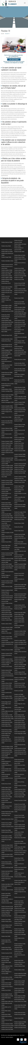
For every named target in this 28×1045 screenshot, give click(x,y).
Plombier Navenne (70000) (19, 768)
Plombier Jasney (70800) (19, 618)
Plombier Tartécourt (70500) (19, 915)
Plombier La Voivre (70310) (6, 666)
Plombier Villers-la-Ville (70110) (7, 1001)
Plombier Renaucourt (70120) (7, 847)
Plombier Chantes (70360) (6, 409)
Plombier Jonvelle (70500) (6, 620)
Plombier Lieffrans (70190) (6, 683)
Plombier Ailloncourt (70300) (6, 251)
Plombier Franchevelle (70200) (7, 566)
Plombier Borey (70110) (6, 341)
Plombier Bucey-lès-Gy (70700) (7, 383)
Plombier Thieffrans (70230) (19, 921)
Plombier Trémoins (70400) (6, 930)
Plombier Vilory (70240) (5, 1014)
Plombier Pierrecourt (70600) (20, 806)
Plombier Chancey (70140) (19, 407)
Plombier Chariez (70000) (6, 417)
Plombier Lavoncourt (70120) (7, 674)
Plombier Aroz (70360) (18, 277)
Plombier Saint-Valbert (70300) (7, 884)
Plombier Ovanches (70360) (19, 795)
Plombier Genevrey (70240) (6, 586)
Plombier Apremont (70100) (19, 274)
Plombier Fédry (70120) (18, 536)
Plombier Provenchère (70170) (7, 826)
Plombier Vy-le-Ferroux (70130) (7, 1025)
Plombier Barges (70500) (6, 307)
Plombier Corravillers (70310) (7, 469)
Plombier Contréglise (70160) (7, 465)
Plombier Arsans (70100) (19, 279)
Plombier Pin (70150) (5, 808)
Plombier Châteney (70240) (19, 424)
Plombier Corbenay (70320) (19, 465)
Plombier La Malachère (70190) (7, 642)
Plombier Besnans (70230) (6, 324)
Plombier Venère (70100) (6, 982)
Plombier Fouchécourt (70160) (7, 558)
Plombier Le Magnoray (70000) (20, 674)
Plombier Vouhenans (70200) (7, 1023)
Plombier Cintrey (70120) (6, 445)
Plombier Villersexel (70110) (19, 1012)
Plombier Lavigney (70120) (19, 672)
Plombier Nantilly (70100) (6, 768)
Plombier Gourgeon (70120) (19, 595)
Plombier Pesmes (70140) (6, 806)
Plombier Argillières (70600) (6, 277)
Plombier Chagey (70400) (6, 396)
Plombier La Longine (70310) (19, 640)
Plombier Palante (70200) (19, 796)
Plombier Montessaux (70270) (20, 752)
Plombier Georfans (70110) (19, 586)
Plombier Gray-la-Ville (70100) (20, 607)
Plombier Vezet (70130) (6, 990)
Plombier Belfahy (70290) (6, 320)
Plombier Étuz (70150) (18, 527)
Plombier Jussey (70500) (19, 620)
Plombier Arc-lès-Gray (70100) (20, 275)
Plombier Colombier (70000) (19, 454)
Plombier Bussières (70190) (19, 387)
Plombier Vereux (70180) (6, 984)
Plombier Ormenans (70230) (19, 791)
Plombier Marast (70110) (6, 720)
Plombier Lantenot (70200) (6, 670)
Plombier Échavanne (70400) (19, 504)
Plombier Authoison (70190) (19, 288)
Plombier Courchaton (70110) (20, 471)
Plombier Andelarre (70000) (6, 270)
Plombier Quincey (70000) (6, 835)
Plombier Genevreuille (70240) (20, 584)
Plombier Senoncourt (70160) (7, 908)
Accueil (2, 33)
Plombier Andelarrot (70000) (19, 270)
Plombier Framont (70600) (6, 564)
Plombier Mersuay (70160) (6, 731)
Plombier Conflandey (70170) (20, 460)
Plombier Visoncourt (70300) (19, 1014)
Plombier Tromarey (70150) (6, 932)
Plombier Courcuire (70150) (6, 473)
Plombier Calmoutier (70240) (19, 389)
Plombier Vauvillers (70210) (6, 956)
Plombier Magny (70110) (6, 701)
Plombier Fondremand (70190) (7, 553)
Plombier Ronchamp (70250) (6, 854)
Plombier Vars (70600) (18, 949)
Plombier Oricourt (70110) (6, 791)
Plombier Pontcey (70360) (6, 822)
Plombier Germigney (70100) (7, 590)
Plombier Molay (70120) (6, 739)
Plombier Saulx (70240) (5, 893)
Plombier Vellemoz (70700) (6, 977)
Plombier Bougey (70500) (19, 341)
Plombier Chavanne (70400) (6, 437)
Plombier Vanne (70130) (6, 947)
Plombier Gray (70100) (5, 607)
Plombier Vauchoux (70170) (6, 953)
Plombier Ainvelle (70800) (19, 251)
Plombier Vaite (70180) (5, 936)
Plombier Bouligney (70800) (6, 350)
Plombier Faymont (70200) (6, 536)
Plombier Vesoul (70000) (19, 988)
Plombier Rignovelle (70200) (19, 847)
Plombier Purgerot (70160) (19, 826)
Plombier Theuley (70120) (6, 921)
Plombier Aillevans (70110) (6, 249)
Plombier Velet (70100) (18, 960)
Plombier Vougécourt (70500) (20, 1022)
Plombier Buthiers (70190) (6, 389)
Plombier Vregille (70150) (19, 1023)
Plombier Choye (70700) (19, 443)
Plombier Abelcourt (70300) (6, 242)
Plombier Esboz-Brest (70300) (7, 517)
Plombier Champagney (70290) (7, 402)
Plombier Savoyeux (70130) (19, 897)
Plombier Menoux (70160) (6, 729)
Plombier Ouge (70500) (5, 795)
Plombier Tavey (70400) (6, 919)
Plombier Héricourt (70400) (6, 614)
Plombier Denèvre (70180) (6, 504)
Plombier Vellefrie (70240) (19, 969)
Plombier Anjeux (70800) (6, 274)
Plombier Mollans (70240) (19, 739)
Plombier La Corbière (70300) (20, 631)
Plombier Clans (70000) (18, 448)
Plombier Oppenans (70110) (19, 789)
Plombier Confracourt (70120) (20, 463)
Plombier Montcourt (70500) (19, 750)
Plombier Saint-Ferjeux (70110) (20, 867)
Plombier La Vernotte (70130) (20, 661)
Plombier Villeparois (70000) (19, 995)
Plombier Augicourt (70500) (6, 287)
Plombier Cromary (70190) (19, 482)
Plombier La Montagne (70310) (20, 642)
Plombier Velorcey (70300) (19, 981)
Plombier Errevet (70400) (19, 515)
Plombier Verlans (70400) (19, 984)
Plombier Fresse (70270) (19, 573)
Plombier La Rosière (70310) (6, 659)
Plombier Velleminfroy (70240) (20, 973)
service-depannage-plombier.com (11, 1035)
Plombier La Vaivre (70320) (19, 659)
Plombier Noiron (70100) (6, 783)
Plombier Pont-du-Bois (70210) (7, 819)
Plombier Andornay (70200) (6, 272)
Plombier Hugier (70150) (19, 614)
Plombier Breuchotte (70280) (20, 365)
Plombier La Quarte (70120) (6, 653)
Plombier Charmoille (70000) (6, 421)
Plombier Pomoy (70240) (19, 815)
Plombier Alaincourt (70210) (19, 255)
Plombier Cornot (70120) (19, 467)
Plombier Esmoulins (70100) (6, 519)
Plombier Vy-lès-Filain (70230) (20, 1025)
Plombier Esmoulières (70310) (20, 517)
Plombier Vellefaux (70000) (19, 966)
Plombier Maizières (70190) (6, 715)
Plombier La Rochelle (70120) (20, 657)
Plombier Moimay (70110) (19, 737)
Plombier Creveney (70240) (6, 482)
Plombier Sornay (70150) (6, 915)
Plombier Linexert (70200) (19, 685)
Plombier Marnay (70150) (19, 720)
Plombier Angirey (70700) (19, 272)
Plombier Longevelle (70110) (20, 687)
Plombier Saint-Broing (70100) (7, 867)
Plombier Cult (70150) (5, 488)
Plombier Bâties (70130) (6, 309)
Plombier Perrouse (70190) (19, 804)
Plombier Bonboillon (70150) (6, 339)
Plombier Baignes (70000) (6, 305)
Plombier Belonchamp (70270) (7, 322)
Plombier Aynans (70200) (19, 301)
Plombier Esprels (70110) (19, 519)
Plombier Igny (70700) (5, 618)
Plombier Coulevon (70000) (6, 471)
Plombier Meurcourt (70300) (19, 731)
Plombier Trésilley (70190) (19, 930)
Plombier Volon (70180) (18, 1018)
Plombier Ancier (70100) (19, 268)
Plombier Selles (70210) (19, 902)
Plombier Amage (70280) (6, 257)
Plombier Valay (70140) (5, 940)
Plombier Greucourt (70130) (6, 608)
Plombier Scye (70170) (18, 901)
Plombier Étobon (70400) (19, 523)
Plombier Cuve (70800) (18, 488)
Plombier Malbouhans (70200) (7, 716)
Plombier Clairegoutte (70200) (7, 448)
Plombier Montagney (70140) (7, 746)
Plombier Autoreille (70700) (6, 290)
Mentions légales (9, 1037)
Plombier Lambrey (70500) (19, 666)
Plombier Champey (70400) (19, 402)
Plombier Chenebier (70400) (6, 441)
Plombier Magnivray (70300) (6, 698)
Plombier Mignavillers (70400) (20, 733)
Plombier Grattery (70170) (19, 605)
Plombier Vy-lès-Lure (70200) (7, 1027)
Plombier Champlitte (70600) (7, 406)
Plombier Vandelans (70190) (19, 943)
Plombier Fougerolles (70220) (20, 558)
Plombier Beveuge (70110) (6, 335)
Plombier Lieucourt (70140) (19, 683)
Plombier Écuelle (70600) (6, 514)
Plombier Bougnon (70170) (6, 344)
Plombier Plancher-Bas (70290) (7, 811)
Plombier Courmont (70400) (19, 473)
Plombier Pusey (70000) (6, 830)
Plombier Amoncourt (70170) (7, 264)
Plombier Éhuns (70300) (18, 514)
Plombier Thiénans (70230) (6, 925)
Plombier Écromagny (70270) (20, 512)
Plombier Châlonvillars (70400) (20, 396)
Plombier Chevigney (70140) (6, 443)
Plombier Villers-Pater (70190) (20, 1005)
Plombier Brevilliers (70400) (19, 368)
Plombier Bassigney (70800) (19, 307)
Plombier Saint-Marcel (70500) (7, 876)
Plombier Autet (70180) (5, 288)
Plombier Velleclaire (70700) (6, 966)
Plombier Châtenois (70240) (6, 428)
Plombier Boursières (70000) (20, 359)
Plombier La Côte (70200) (6, 633)
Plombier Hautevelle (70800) (19, 612)
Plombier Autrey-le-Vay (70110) (20, 290)
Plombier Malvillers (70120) (19, 716)
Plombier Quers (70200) (19, 832)
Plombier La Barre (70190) (6, 623)
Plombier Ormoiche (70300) (6, 793)
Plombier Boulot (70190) (19, 350)
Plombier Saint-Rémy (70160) (20, 876)
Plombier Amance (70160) (19, 257)
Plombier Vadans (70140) (19, 932)
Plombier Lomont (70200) (6, 687)
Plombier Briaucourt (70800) (6, 372)
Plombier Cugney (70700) (19, 486)
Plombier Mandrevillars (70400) (7, 718)
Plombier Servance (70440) (19, 908)
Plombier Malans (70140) (19, 715)
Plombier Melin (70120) (5, 724)
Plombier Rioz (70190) (18, 848)
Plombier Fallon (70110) (18, 530)
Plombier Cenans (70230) (19, 391)
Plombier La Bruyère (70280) (6, 627)
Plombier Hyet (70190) (18, 616)
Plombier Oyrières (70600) (6, 796)
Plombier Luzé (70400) (18, 694)
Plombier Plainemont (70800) (20, 808)
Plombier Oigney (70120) (6, 787)
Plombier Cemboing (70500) (6, 391)
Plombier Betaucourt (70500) (20, 324)
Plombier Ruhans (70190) (6, 862)
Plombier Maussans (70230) (6, 722)
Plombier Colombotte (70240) (7, 458)
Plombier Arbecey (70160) (6, 275)
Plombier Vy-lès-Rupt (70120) (20, 1027)
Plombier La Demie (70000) (6, 636)
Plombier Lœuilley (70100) (19, 696)
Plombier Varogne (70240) (6, 949)
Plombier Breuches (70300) (6, 365)
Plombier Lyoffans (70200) (6, 696)
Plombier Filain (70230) (18, 541)
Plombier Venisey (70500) (19, 982)
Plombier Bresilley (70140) (19, 363)
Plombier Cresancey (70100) (6, 480)
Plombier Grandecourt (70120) (20, 597)
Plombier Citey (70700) (18, 447)
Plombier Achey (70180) (6, 246)
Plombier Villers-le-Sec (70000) (20, 1001)
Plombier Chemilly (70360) (19, 437)
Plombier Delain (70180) (6, 502)
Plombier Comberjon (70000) (7, 460)
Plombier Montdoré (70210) (6, 752)
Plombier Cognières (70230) (6, 450)
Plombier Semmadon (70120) (7, 906)
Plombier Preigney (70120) (19, 824)
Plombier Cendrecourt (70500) (7, 394)
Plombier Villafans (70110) (19, 990)
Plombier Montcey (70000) (6, 750)
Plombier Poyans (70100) (6, 824)
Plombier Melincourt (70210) (19, 724)
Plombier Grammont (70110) (6, 597)
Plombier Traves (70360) (19, 928)
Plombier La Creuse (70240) (19, 633)
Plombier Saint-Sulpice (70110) (20, 880)
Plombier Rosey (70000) (19, 854)
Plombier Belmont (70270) (19, 320)
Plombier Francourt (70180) (19, 566)
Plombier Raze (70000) (18, 841)
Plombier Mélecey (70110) (19, 722)
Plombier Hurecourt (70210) (6, 616)
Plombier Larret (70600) (6, 672)
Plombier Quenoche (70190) (6, 832)
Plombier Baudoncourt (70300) (7, 311)
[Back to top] (24, 1041)
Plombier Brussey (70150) (19, 380)
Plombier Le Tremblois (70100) (20, 677)
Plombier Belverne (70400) (19, 322)
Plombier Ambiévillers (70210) (7, 261)
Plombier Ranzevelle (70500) (20, 837)
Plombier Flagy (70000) (5, 545)
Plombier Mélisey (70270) (6, 726)
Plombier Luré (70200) (18, 690)
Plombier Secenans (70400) (6, 902)
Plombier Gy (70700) (18, 608)
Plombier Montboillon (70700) (7, 748)
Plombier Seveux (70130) (19, 910)
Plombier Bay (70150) (5, 314)
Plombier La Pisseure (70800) (7, 649)
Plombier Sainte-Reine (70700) (20, 888)
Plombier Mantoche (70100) (19, 718)
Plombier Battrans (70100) (19, 309)
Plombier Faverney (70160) (19, 534)
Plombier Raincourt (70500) (6, 837)
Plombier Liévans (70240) (6, 685)
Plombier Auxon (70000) (19, 298)
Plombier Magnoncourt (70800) (20, 698)
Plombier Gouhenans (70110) (7, 595)
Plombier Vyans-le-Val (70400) (7, 1029)
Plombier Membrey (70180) (19, 726)
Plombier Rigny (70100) (5, 848)
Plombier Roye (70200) (18, 858)
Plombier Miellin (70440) (6, 733)
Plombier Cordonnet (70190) (6, 467)
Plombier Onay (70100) (5, 789)
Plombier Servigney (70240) (6, 910)
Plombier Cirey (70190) (18, 445)
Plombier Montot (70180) (19, 759)
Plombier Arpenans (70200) (6, 279)
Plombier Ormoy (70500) (19, 793)
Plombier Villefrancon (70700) (7, 995)
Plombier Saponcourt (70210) (7, 889)
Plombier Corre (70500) (18, 469)
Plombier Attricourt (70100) (19, 283)
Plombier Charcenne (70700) (19, 409)
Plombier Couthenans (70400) (20, 476)
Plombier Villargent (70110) (6, 994)
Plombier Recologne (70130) (7, 845)
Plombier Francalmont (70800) (20, 564)
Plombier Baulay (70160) (19, 311)
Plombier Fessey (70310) (6, 541)
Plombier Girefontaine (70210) (20, 594)
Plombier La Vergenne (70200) (7, 661)
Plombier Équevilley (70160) (6, 515)
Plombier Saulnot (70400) (19, 889)
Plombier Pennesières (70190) (20, 800)
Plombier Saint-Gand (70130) (7, 871)
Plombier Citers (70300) (6, 447)
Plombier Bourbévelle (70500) (20, 352)
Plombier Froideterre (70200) (7, 581)
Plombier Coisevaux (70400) (19, 450)
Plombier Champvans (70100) (7, 407)
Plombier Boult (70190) (5, 352)
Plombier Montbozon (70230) (20, 748)
